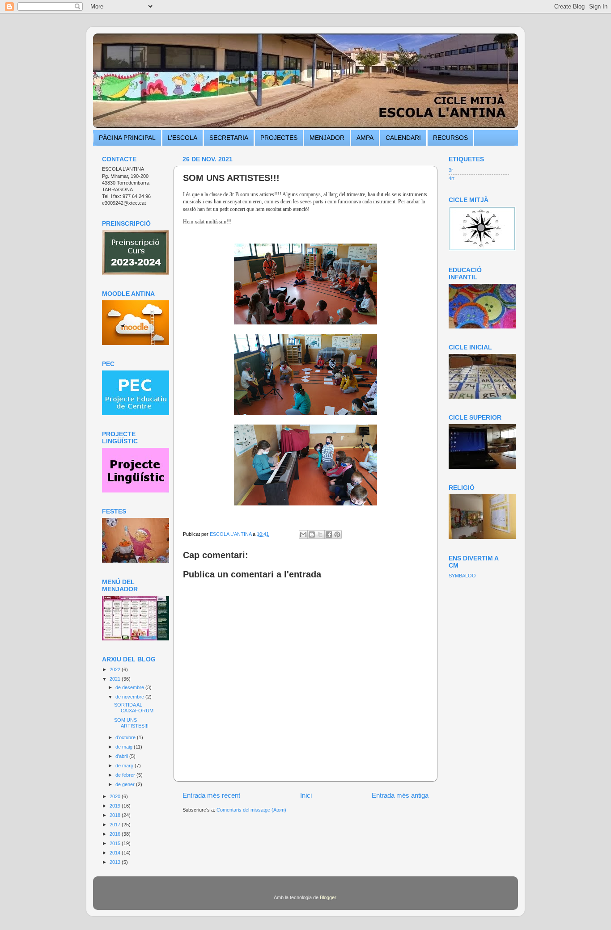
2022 (116, 669)
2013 (116, 862)
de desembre (130, 687)
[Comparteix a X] (320, 534)
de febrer (125, 775)
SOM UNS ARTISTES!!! (131, 722)
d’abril (122, 756)
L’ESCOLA (182, 137)
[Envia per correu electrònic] (303, 534)
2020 (116, 796)
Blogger (328, 897)
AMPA (364, 137)
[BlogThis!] (311, 534)
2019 (116, 805)
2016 (116, 834)
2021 (116, 679)
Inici (306, 795)
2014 (116, 852)
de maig (124, 746)
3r (451, 170)
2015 (116, 843)
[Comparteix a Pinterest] (337, 534)
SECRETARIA (228, 137)
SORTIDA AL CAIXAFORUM (133, 707)
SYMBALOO (462, 575)
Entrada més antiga (400, 795)
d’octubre (126, 737)
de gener (125, 784)
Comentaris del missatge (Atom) (251, 809)
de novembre (130, 696)
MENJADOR (327, 137)
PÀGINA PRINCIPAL (127, 137)
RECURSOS (450, 137)
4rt (451, 178)
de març (125, 765)
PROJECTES (278, 137)
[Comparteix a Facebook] (328, 534)
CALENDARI (403, 137)
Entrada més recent (211, 795)
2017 (116, 824)
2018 (116, 815)
